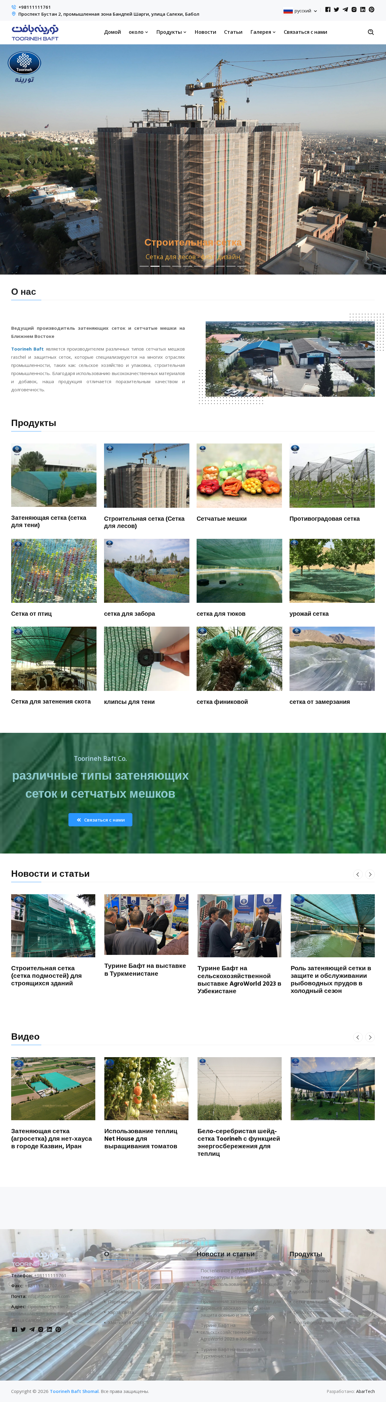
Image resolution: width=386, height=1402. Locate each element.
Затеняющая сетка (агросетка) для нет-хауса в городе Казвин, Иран (51, 1139)
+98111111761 (34, 7)
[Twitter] (336, 9)
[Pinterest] (371, 9)
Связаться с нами (305, 31)
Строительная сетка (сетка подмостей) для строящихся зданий (46, 976)
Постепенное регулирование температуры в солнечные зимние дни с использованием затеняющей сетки (240, 1280)
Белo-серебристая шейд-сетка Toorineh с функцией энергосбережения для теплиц (239, 1142)
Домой (112, 31)
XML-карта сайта (126, 1322)
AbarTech (365, 1391)
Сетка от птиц (31, 614)
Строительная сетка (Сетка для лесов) (144, 522)
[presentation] (358, 874)
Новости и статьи (50, 874)
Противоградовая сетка (325, 519)
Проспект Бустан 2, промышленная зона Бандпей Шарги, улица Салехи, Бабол (108, 14)
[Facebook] (327, 9)
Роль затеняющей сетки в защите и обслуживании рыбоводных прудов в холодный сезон (331, 980)
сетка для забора (129, 614)
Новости (205, 31)
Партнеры (119, 1302)
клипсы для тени (129, 702)
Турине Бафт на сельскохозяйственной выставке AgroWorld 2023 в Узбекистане (239, 980)
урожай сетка (309, 614)
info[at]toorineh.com (49, 1296)
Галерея (261, 31)
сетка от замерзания (320, 702)
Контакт (116, 1281)
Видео (25, 1037)
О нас (114, 1270)
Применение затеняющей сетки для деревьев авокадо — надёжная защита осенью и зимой (241, 1308)
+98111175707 (41, 1286)
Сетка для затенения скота (51, 702)
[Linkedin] (362, 9)
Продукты (169, 31)
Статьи (233, 31)
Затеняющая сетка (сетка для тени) (48, 521)
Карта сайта (121, 1312)
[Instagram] (354, 9)
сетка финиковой (222, 702)
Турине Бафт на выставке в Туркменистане (145, 970)
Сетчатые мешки (222, 519)
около (137, 31)
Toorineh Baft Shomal (74, 1391)
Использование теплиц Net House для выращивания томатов (140, 1139)
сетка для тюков (221, 614)
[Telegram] (345, 9)
